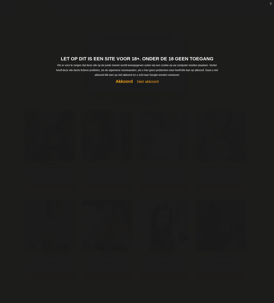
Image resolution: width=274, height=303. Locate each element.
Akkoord (124, 81)
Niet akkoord (148, 81)
